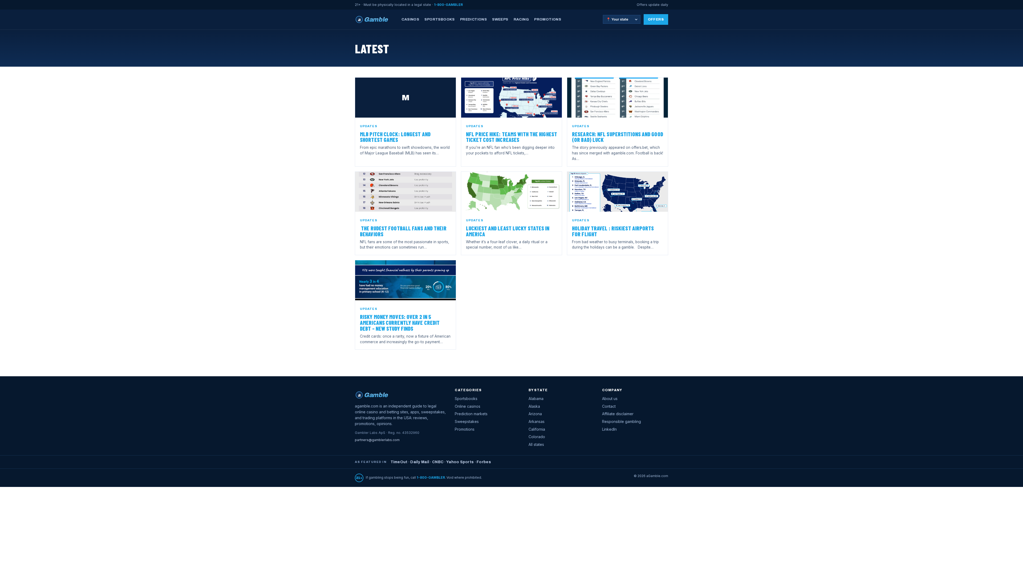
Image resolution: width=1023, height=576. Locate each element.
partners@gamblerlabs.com (377, 440)
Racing (521, 19)
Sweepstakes (467, 421)
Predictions (473, 19)
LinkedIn (609, 429)
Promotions (547, 19)
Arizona (535, 413)
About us (610, 398)
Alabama (536, 398)
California (537, 429)
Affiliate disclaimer (618, 413)
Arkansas (537, 421)
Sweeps (500, 19)
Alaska (534, 406)
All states (536, 444)
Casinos (410, 19)
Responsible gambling (621, 421)
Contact (609, 406)
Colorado (537, 436)
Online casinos (467, 406)
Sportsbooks (439, 19)
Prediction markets (471, 413)
